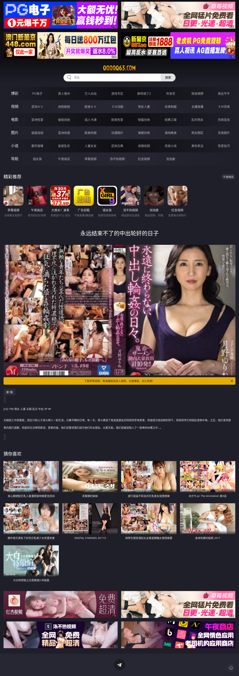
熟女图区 (197, 133)
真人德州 (64, 94)
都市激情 (37, 146)
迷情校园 (144, 146)
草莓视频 (91, 159)
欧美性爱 (117, 120)
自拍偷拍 (64, 107)
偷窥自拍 (37, 133)
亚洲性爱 (37, 120)
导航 (14, 158)
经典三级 (171, 120)
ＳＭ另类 (224, 107)
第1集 (9, 392)
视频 (14, 106)
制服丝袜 (144, 120)
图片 (14, 132)
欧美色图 (91, 133)
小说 (14, 145)
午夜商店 (64, 159)
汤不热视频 (117, 159)
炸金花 (170, 94)
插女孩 (37, 159)
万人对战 (91, 94)
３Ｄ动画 (117, 107)
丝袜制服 (171, 107)
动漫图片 (117, 133)
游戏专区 (117, 94)
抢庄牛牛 (224, 94)
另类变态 (224, 120)
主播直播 (197, 107)
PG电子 (37, 94)
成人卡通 (91, 120)
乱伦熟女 (197, 120)
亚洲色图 (64, 133)
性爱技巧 (224, 146)
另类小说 (171, 146)
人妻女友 (91, 146)
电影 (14, 119)
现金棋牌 (197, 94)
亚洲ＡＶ (37, 107)
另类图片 (224, 133)
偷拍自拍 (64, 120)
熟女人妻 (144, 107)
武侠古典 (117, 146)
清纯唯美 (171, 133)
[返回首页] (230, 667)
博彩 (14, 93)
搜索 (168, 77)
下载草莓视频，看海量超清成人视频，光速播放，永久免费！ (119, 381)
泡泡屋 (170, 159)
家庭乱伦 (64, 146)
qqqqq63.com (119, 68)
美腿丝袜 (144, 133)
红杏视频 (144, 159)
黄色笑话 (197, 146)
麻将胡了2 (144, 94)
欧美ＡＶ (91, 107)
